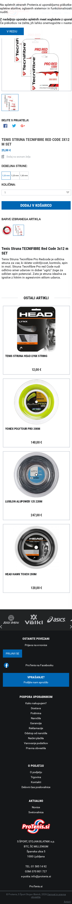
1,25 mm (15, 175)
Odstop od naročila (36, 733)
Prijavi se (12, 653)
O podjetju (36, 772)
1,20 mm (6, 175)
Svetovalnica (36, 812)
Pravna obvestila (36, 748)
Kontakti (36, 782)
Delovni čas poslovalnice (36, 787)
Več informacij (39, 329)
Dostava (36, 708)
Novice (36, 807)
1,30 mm (24, 175)
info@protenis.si (41, 876)
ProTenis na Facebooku (39, 665)
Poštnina (36, 713)
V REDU (12, 31)
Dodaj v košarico (36, 205)
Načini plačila (36, 738)
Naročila (36, 718)
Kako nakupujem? (36, 703)
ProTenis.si (35, 886)
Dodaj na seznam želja (19, 156)
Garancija (36, 723)
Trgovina (36, 777)
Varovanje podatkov (36, 743)
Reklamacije (36, 728)
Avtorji (67, 901)
